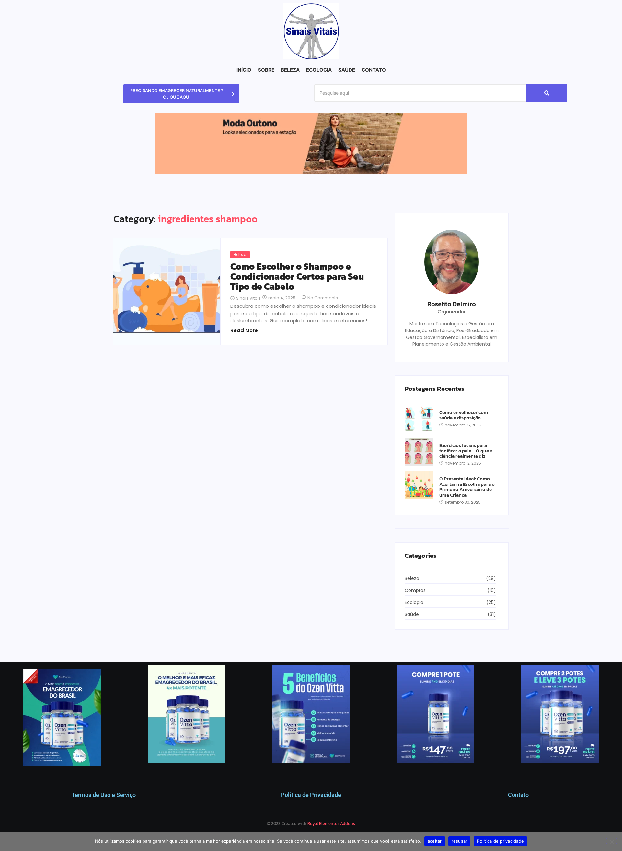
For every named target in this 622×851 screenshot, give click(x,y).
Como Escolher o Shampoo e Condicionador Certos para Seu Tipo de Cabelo (297, 276)
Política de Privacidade (311, 794)
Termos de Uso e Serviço (104, 794)
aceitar (435, 841)
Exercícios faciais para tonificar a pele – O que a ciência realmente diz (465, 451)
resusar (459, 841)
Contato (518, 794)
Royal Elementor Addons (331, 824)
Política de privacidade (500, 841)
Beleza (240, 254)
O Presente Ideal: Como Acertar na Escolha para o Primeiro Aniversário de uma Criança (467, 486)
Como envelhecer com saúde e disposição (463, 415)
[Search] (546, 93)
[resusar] (611, 841)
